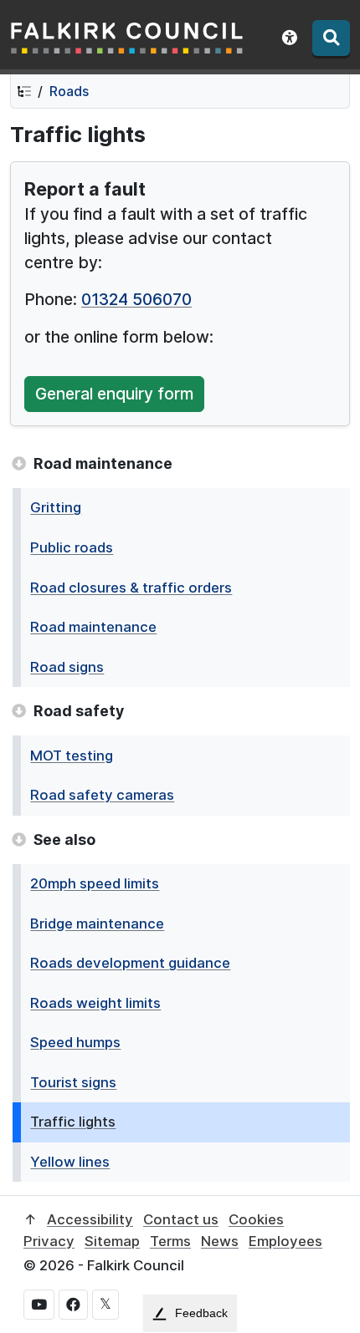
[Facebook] (73, 1305)
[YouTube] (38, 1305)
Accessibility (90, 1219)
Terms (170, 1241)
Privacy (49, 1241)
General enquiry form (114, 394)
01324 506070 (136, 299)
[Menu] (331, 38)
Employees (285, 1241)
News (220, 1241)
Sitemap (112, 1241)
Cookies (256, 1219)
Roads (69, 91)
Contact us (181, 1219)
